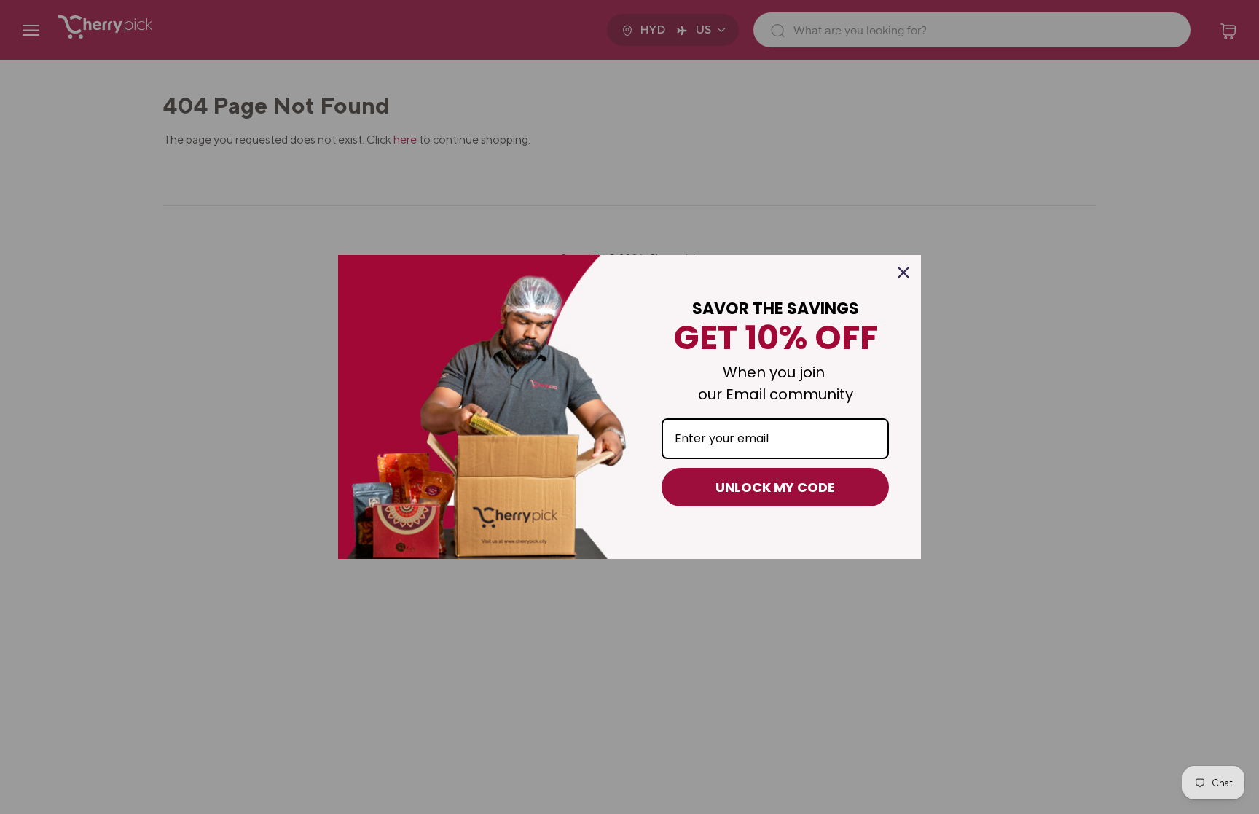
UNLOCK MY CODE (775, 487)
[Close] (903, 272)
